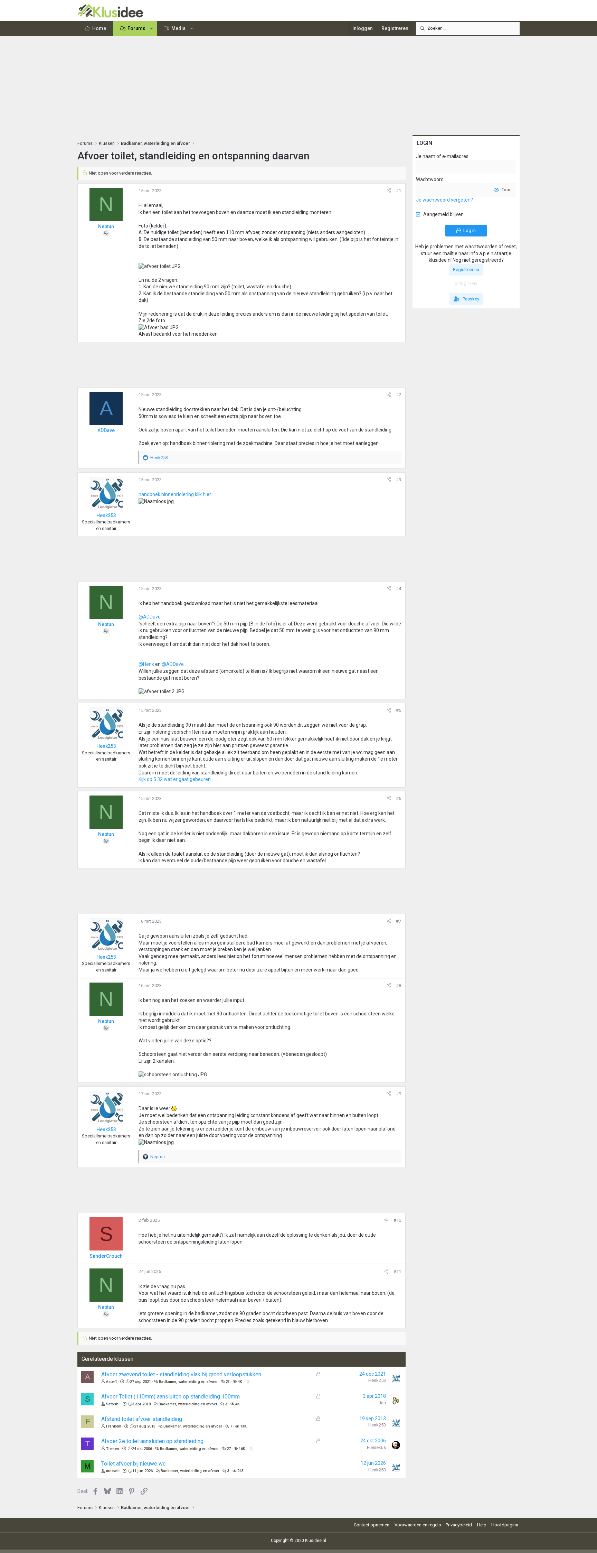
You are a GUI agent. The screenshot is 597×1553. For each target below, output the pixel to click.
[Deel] (389, 191)
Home (99, 28)
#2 (398, 394)
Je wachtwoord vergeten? (444, 200)
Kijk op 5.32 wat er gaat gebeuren (175, 779)
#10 (397, 1220)
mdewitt (113, 1471)
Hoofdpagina (504, 1524)
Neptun (106, 226)
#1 (398, 190)
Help (481, 1524)
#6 (398, 798)
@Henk (146, 664)
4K (240, 1381)
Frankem (113, 1426)
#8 (398, 985)
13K (243, 1426)
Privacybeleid (459, 1524)
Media (178, 28)
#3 (398, 479)
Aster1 (111, 1381)
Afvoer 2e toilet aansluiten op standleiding (152, 1441)
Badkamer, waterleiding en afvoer (188, 1381)
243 (240, 1471)
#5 (398, 710)
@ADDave (150, 617)
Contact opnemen (371, 1524)
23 (228, 1381)
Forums (136, 28)
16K (242, 1449)
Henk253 (377, 1380)
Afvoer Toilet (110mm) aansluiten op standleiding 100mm (170, 1396)
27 (229, 1449)
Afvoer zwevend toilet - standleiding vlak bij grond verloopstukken (181, 1374)
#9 (398, 1093)
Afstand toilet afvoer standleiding (141, 1419)
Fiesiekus (376, 1447)
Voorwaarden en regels (418, 1524)
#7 (398, 921)
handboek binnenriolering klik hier (175, 494)
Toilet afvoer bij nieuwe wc (133, 1463)
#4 (398, 588)
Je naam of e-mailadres (442, 156)
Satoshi (113, 1404)
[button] (151, 28)
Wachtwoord (430, 179)
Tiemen (112, 1449)
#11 (397, 1271)
